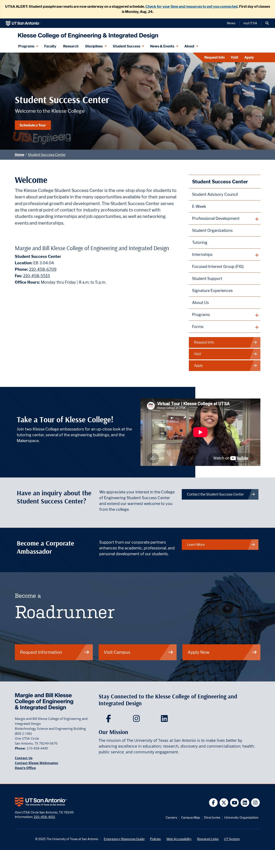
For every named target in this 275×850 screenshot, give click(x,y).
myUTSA (250, 23)
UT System (232, 839)
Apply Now (198, 652)
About (189, 46)
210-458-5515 (36, 276)
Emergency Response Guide (124, 839)
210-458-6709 (43, 269)
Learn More (196, 545)
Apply (249, 57)
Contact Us (23, 758)
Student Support (207, 278)
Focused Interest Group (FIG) (218, 266)
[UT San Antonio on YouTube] (234, 802)
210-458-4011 (44, 817)
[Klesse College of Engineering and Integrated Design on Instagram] (137, 719)
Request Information (41, 652)
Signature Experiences (212, 290)
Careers (171, 817)
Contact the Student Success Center (215, 494)
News (231, 23)
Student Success (126, 46)
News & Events (162, 46)
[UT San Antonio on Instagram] (255, 802)
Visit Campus (117, 652)
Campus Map (190, 817)
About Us (200, 302)
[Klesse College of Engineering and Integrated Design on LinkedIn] (165, 719)
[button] (267, 23)
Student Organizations (212, 230)
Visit (234, 57)
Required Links (207, 839)
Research (70, 46)
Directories (212, 817)
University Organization (241, 817)
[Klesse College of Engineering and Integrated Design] (87, 34)
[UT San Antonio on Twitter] (224, 802)
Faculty (50, 46)
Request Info (214, 57)
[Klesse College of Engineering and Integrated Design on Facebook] (109, 719)
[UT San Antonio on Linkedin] (245, 802)
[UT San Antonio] (23, 23)
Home (19, 155)
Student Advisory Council (215, 194)
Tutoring (199, 242)
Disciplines (94, 46)
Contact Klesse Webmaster (36, 763)
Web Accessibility (179, 839)
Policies (155, 839)
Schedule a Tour (33, 125)
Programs (26, 46)
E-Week (199, 206)
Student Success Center (47, 155)
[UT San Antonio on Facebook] (213, 802)
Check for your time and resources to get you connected (191, 7)
